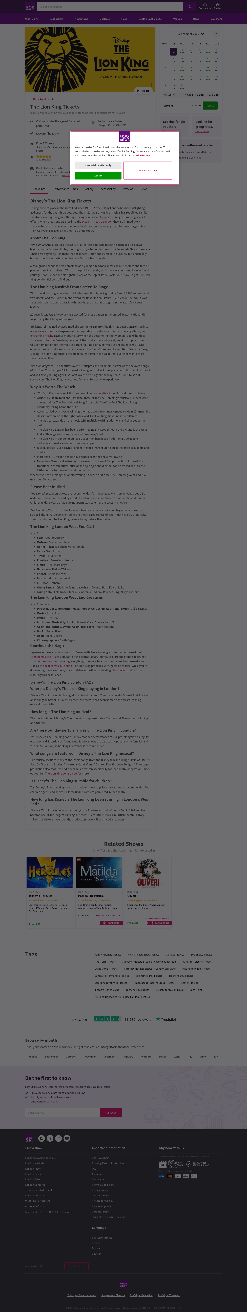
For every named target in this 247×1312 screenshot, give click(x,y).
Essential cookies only (98, 165)
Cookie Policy (141, 155)
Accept (98, 175)
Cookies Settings (147, 170)
